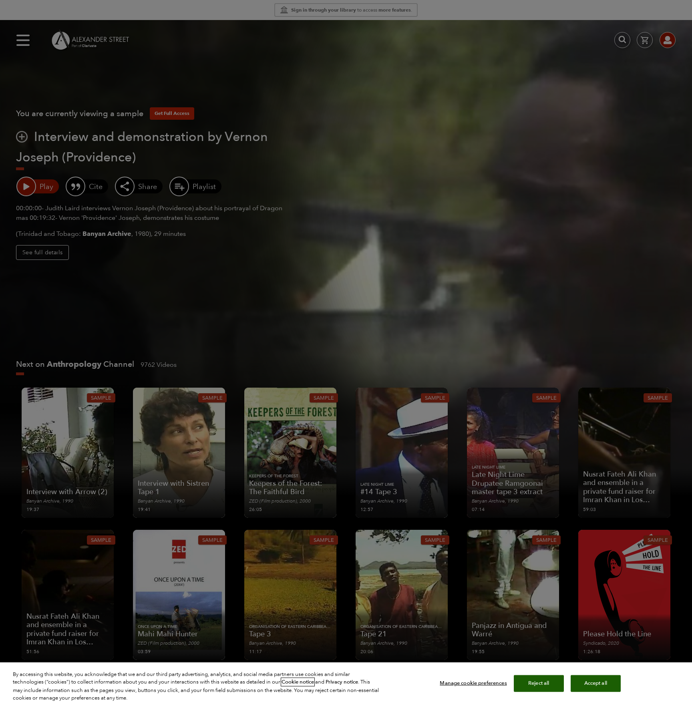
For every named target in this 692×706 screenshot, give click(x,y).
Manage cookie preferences (473, 683)
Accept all (595, 683)
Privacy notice (342, 682)
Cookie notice (298, 682)
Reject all (538, 683)
